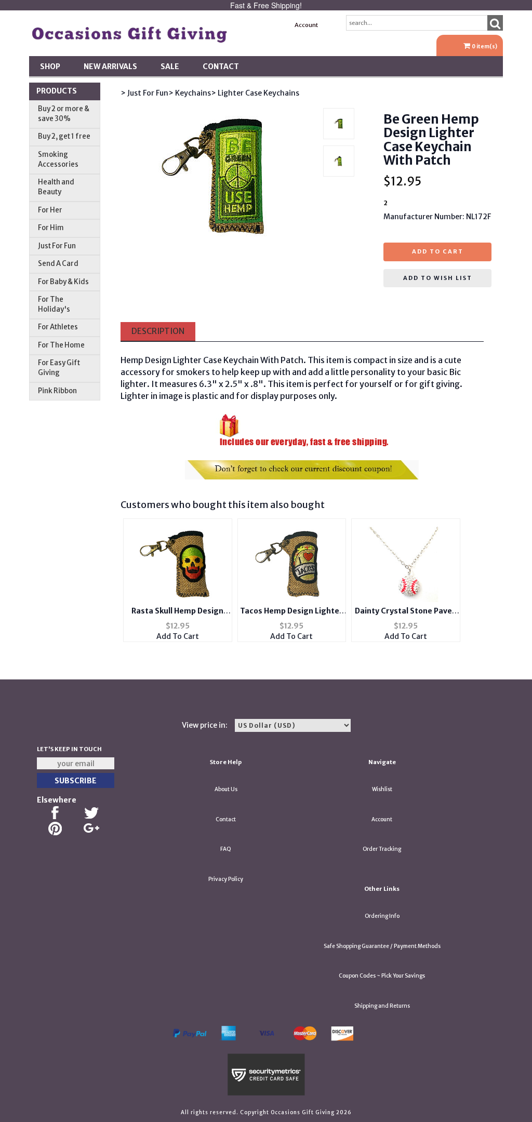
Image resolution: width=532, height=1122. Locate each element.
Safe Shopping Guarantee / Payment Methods (382, 946)
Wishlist (382, 789)
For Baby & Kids (63, 281)
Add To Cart (177, 636)
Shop (50, 66)
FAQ (225, 849)
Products (56, 91)
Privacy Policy (225, 879)
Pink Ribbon (57, 390)
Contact (221, 66)
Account (306, 25)
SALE (170, 66)
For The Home (61, 345)
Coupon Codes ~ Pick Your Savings (382, 975)
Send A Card (58, 263)
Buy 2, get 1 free (64, 136)
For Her (50, 210)
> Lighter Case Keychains (255, 93)
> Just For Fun (144, 93)
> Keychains (189, 93)
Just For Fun (57, 246)
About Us (226, 789)
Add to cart (437, 251)
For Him (51, 227)
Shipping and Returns (382, 1006)
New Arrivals (110, 66)
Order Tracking (382, 849)
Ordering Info (382, 916)
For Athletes (58, 327)
